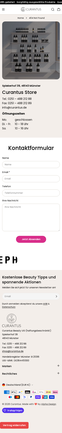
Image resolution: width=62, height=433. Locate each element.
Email (6, 172)
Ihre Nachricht (10, 200)
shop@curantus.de (13, 351)
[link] (27, 2)
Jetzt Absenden (31, 239)
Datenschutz (8, 307)
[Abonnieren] (56, 296)
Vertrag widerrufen (14, 425)
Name (5, 158)
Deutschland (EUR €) (18, 384)
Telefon (6, 186)
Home (21, 18)
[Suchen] (53, 9)
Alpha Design (48, 404)
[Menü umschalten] (3, 9)
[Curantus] (32, 259)
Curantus (16, 404)
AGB (45, 303)
